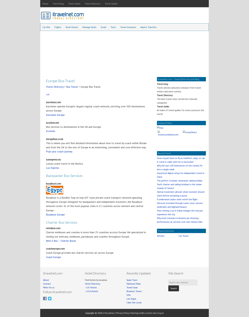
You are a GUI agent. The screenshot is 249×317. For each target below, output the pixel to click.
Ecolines (50, 131)
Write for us (48, 287)
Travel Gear (132, 287)
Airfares (161, 235)
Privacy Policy (122, 313)
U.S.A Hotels (92, 291)
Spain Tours (132, 279)
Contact (47, 283)
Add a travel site (148, 313)
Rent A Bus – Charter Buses (61, 240)
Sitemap (135, 313)
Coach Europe (53, 257)
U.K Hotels (91, 287)
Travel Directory (55, 86)
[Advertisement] (124, 52)
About (46, 279)
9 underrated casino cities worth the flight (177, 199)
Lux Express (52, 167)
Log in (161, 313)
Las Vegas (131, 298)
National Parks (134, 283)
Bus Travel (72, 86)
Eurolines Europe (55, 115)
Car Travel (183, 235)
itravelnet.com (62, 16)
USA (128, 294)
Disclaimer (109, 313)
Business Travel (134, 291)
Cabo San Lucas (134, 302)
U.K (47, 94)
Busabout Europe (55, 214)
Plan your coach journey (59, 151)
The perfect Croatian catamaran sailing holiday (179, 180)
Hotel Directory (92, 283)
